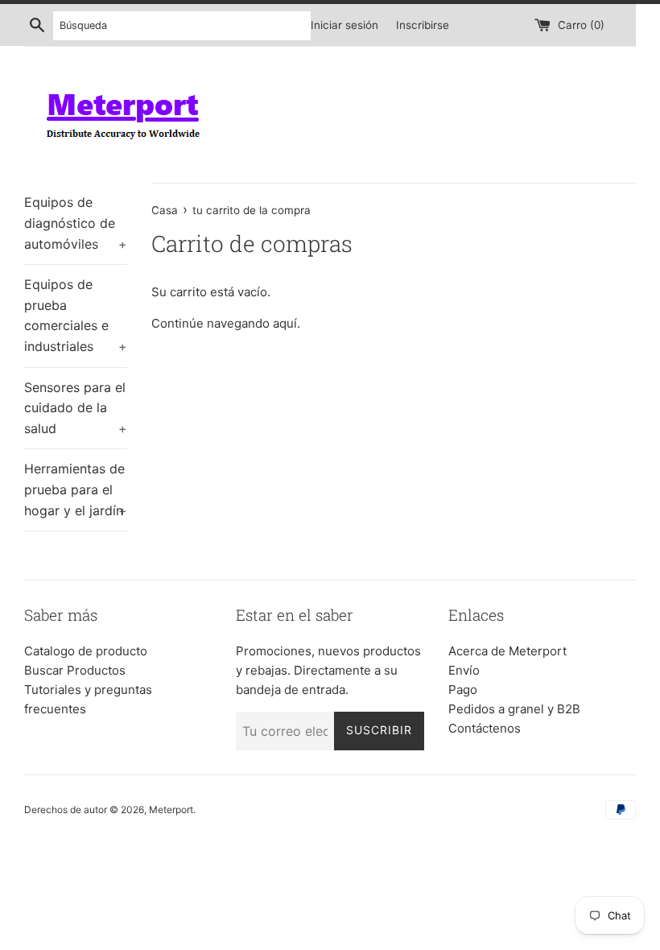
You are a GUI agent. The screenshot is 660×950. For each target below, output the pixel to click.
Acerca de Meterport (507, 651)
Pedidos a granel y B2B (514, 709)
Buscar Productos (75, 670)
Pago (462, 689)
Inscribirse (422, 25)
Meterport (171, 809)
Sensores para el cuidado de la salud (75, 407)
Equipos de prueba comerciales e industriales (75, 315)
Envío (464, 670)
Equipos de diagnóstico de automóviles (75, 222)
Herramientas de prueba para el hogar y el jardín (75, 489)
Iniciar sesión (344, 25)
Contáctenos (484, 728)
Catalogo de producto (85, 651)
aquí (285, 323)
